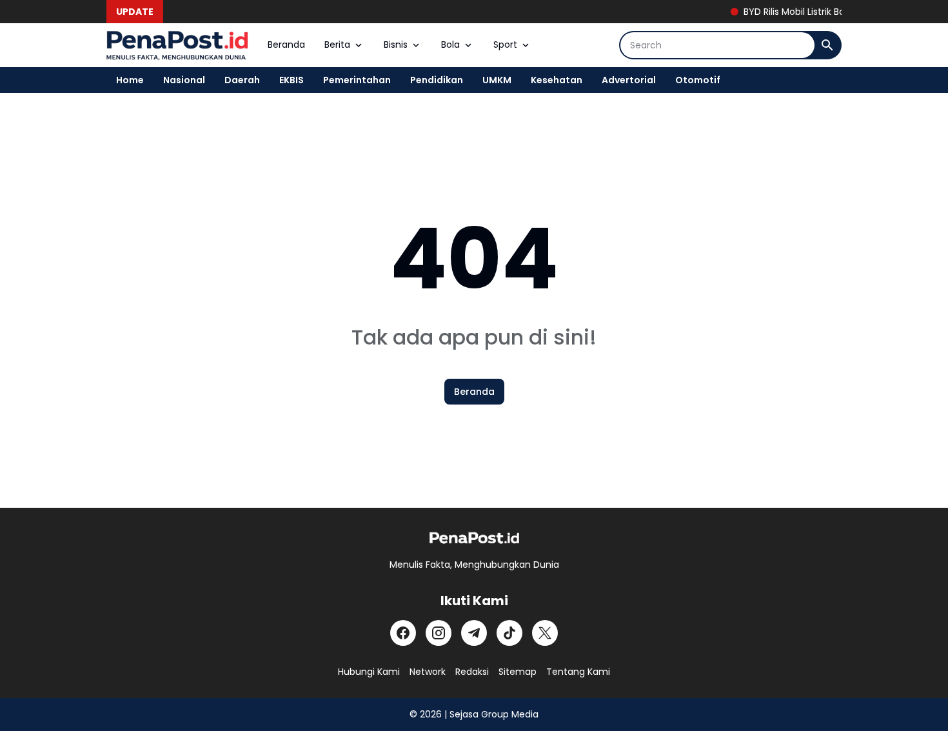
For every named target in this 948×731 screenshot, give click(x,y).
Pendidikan (436, 80)
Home (130, 80)
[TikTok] (509, 633)
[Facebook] (403, 633)
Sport (505, 44)
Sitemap (518, 671)
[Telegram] (474, 633)
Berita (337, 44)
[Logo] (473, 537)
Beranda (286, 44)
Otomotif (697, 80)
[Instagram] (438, 633)
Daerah (242, 80)
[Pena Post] (177, 45)
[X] (545, 633)
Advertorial (629, 80)
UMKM (496, 80)
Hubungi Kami (369, 671)
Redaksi (472, 671)
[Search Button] (827, 45)
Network (428, 671)
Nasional (184, 80)
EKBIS (291, 80)
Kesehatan (556, 80)
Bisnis (396, 44)
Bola (450, 44)
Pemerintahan (357, 80)
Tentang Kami (578, 671)
